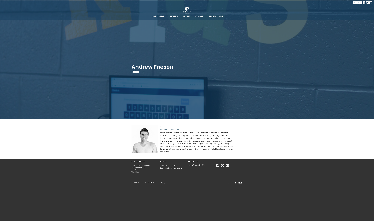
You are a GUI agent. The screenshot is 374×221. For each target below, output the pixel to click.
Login (164, 183)
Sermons (212, 16)
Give (221, 16)
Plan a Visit (357, 3)
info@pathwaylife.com (173, 168)
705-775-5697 (170, 165)
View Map (135, 172)
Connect (186, 16)
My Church (199, 16)
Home (153, 16)
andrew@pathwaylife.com (169, 129)
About (161, 16)
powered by (234, 184)
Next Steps (173, 16)
